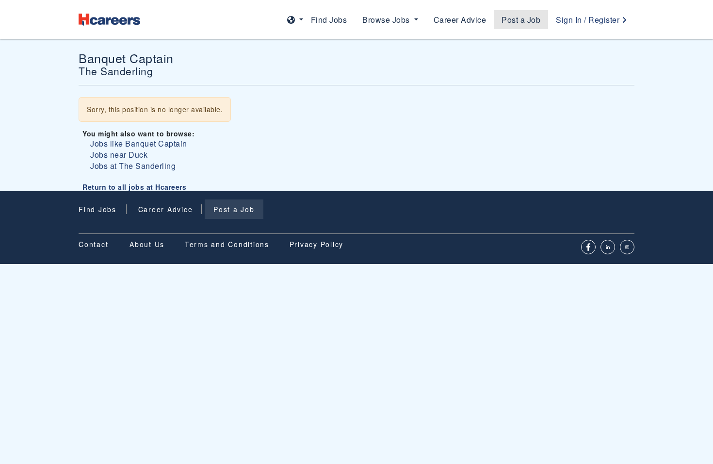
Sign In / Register (589, 19)
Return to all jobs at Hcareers (134, 187)
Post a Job (521, 19)
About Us (147, 244)
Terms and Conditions (227, 244)
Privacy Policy (317, 244)
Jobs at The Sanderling (133, 165)
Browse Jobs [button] (387, 19)
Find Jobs (329, 19)
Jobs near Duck (118, 154)
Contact (93, 244)
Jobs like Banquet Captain (138, 143)
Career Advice (460, 19)
